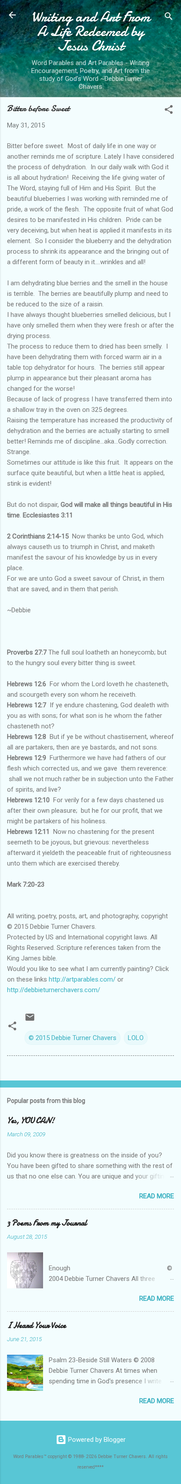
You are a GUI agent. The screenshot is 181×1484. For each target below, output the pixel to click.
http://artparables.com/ (82, 979)
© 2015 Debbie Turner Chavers (72, 1038)
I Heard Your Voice (36, 1325)
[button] (168, 111)
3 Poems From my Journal (47, 1223)
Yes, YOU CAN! (30, 1120)
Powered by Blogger (96, 1440)
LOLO (136, 1038)
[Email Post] (30, 1020)
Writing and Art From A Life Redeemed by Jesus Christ (90, 31)
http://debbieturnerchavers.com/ (53, 990)
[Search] (168, 17)
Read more (156, 1196)
